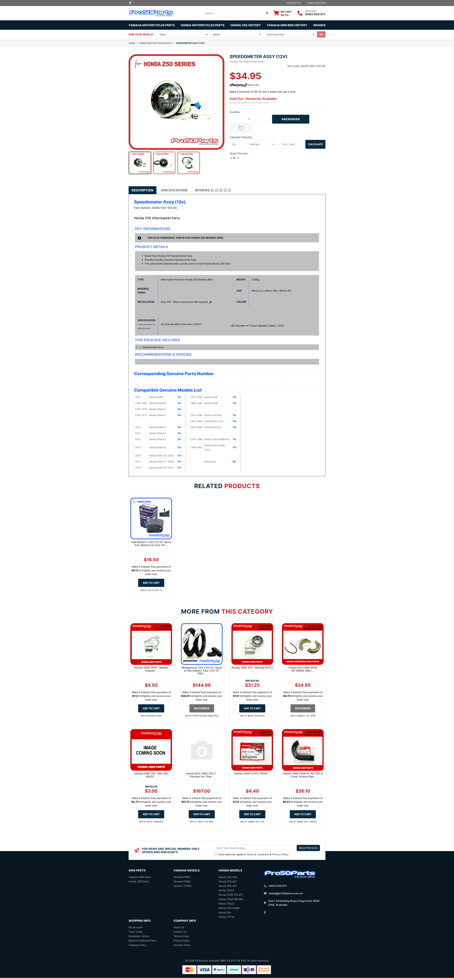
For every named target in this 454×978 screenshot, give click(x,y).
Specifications (174, 190)
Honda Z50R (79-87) (230, 894)
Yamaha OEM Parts (140, 877)
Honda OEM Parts (139, 881)
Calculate (315, 144)
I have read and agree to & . (253, 854)
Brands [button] (319, 25)
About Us (178, 927)
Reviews (203, 190)
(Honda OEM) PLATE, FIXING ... (252, 773)
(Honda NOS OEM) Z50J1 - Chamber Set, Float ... (202, 775)
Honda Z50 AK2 (227, 885)
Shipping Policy (137, 944)
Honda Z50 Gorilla (228, 907)
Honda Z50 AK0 (227, 877)
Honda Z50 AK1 (227, 881)
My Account (135, 927)
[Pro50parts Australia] (151, 12)
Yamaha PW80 (181, 881)
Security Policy (182, 944)
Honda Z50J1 (226, 890)
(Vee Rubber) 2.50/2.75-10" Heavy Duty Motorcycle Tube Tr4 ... (151, 544)
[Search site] (267, 13)
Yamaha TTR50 (182, 885)
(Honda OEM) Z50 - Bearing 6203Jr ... (252, 669)
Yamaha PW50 (181, 877)
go (321, 34)
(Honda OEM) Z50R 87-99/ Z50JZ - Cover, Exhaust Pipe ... (303, 775)
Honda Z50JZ (226, 903)
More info (253, 84)
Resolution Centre (139, 936)
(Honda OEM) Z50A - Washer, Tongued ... (151, 669)
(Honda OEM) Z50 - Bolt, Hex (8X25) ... (151, 775)
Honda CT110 (226, 916)
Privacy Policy (280, 854)
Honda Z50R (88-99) (230, 899)
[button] (241, 128)
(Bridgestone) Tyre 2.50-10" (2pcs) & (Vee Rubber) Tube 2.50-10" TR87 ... (201, 670)
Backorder (291, 119)
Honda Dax (224, 912)
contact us (294, 3)
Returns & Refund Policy (142, 940)
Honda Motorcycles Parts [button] (202, 25)
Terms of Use (181, 936)
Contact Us (179, 931)
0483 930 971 (315, 14)
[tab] (142, 190)
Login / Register (316, 3)
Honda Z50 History (245, 25)
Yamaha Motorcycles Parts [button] (152, 25)
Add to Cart (151, 582)
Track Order (136, 931)
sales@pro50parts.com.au (286, 893)
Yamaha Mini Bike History (287, 25)
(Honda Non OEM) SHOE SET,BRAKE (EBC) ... (303, 669)
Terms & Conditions (258, 854)
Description (142, 190)
